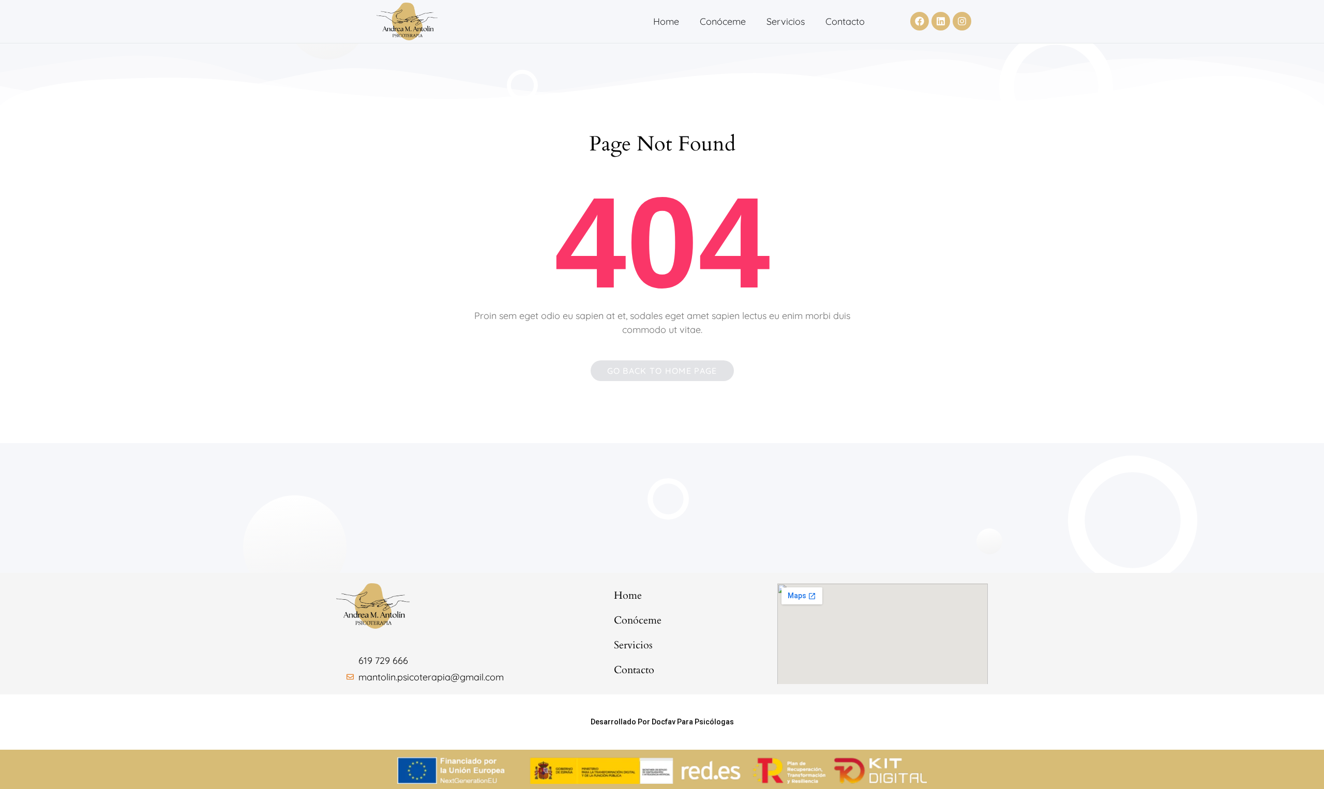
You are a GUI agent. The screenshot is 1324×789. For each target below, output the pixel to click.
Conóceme (723, 21)
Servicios (785, 21)
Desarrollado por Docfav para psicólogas (662, 722)
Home (666, 21)
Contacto (845, 21)
